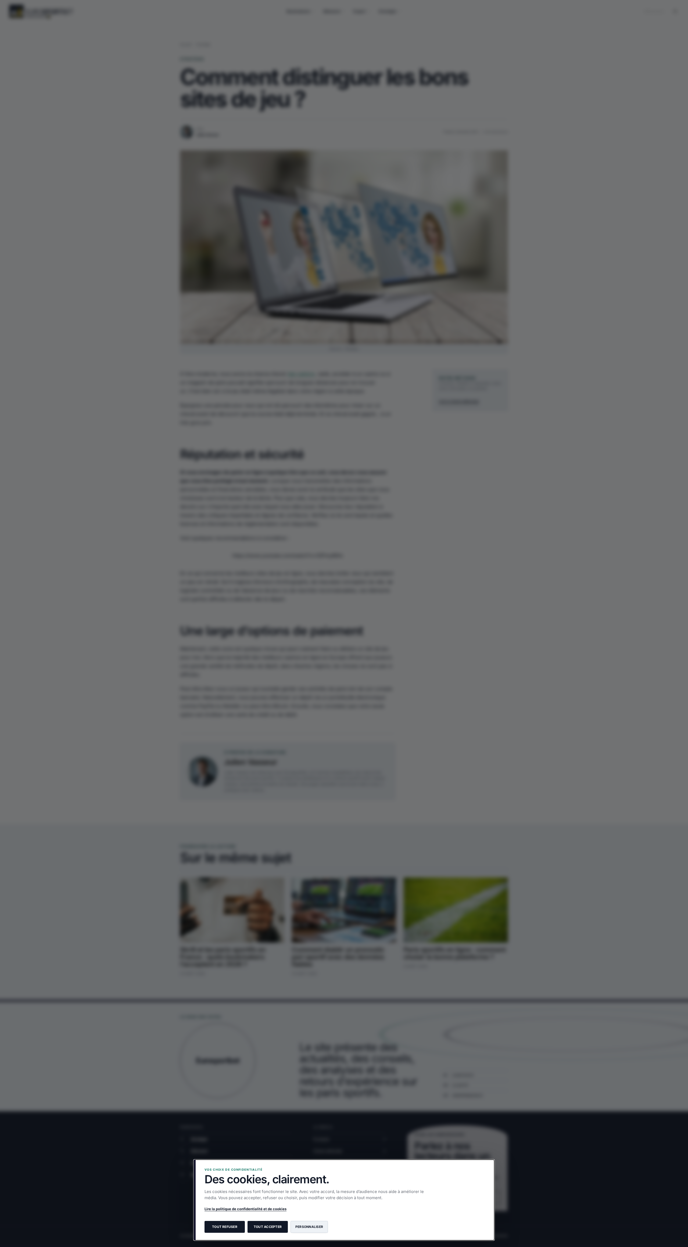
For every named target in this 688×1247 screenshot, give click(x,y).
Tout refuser (224, 1227)
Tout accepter (268, 1227)
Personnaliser (309, 1227)
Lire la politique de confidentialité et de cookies (245, 1209)
